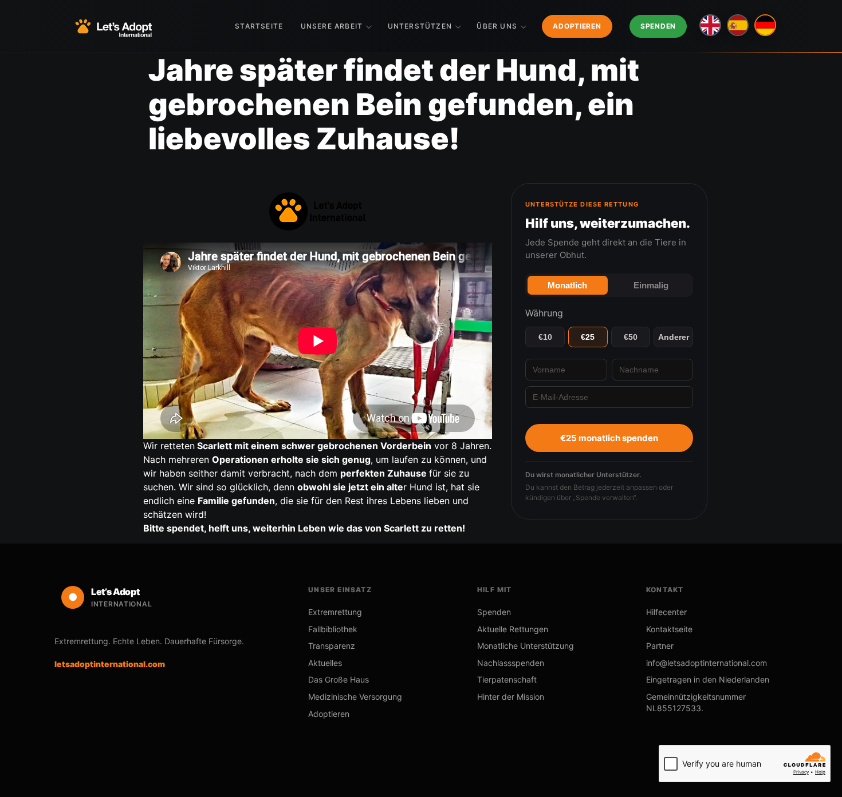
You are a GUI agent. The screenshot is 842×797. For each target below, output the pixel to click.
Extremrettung (335, 612)
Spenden (658, 26)
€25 (588, 337)
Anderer (673, 337)
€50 (631, 337)
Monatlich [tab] (567, 285)
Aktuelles (325, 663)
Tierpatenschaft (507, 679)
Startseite (259, 26)
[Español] (738, 25)
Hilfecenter (666, 612)
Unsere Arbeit (332, 26)
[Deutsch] (765, 25)
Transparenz (331, 646)
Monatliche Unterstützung (525, 646)
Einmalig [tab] (651, 285)
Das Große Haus (338, 679)
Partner (660, 646)
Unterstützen (420, 26)
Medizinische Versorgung (355, 696)
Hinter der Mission (510, 696)
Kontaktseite (669, 629)
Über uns (497, 26)
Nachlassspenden (510, 663)
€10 (545, 337)
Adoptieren (577, 26)
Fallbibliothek (332, 629)
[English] (710, 25)
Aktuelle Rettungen (512, 629)
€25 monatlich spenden (609, 438)
